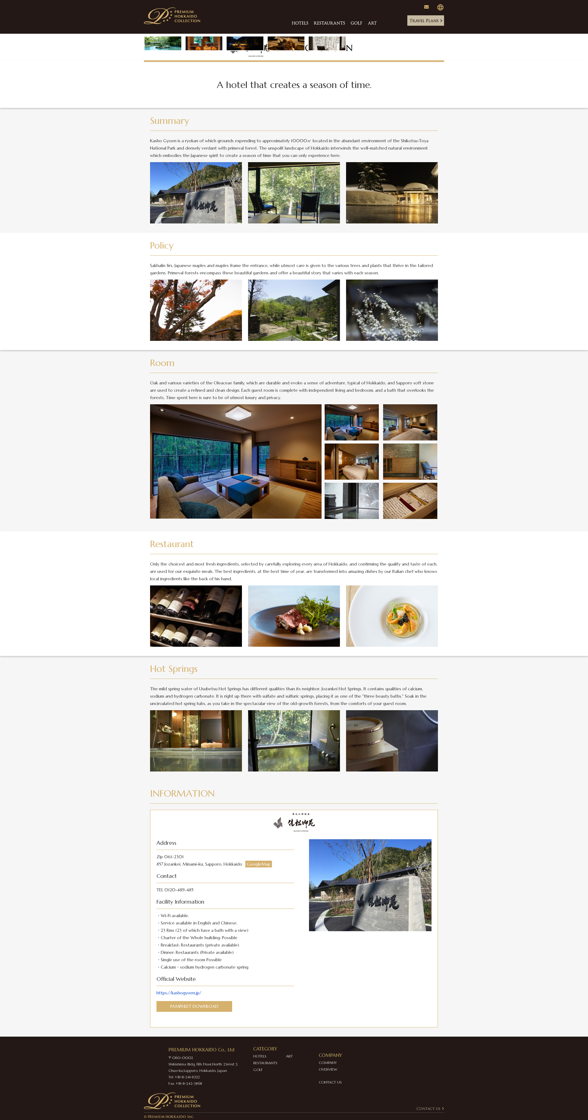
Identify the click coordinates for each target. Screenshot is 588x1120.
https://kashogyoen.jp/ (178, 993)
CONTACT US (330, 1082)
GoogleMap (258, 864)
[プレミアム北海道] (175, 10)
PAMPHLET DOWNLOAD (194, 1006)
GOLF (258, 1069)
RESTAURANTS (265, 1063)
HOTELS (259, 1056)
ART (289, 1056)
